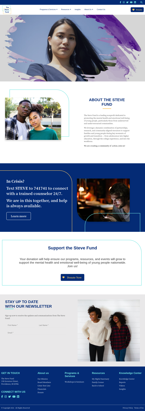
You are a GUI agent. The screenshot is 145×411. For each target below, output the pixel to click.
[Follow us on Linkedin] (135, 2)
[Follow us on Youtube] (131, 2)
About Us (87, 9)
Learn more (18, 216)
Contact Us (101, 9)
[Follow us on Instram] (124, 2)
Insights (78, 9)
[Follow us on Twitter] (127, 2)
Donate (139, 9)
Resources (65, 9)
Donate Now (74, 277)
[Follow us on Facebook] (120, 2)
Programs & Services (48, 9)
